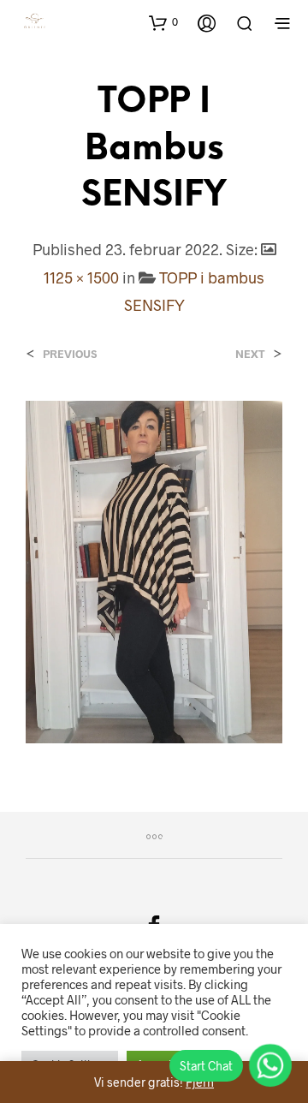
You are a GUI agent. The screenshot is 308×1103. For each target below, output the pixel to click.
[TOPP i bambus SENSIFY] (154, 570)
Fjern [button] (200, 1082)
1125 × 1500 (81, 277)
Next (250, 354)
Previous (70, 354)
